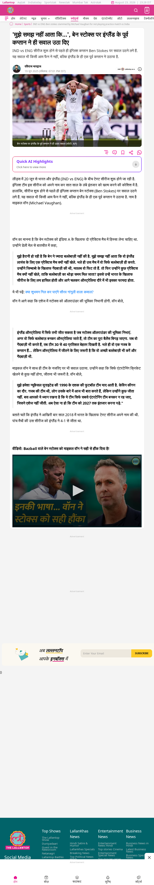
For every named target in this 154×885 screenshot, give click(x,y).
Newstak (64, 2)
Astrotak (96, 2)
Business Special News (136, 856)
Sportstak (50, 2)
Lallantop (8, 2)
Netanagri (48, 853)
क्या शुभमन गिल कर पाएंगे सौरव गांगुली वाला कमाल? (59, 291)
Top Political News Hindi (81, 858)
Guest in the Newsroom (49, 848)
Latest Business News (136, 850)
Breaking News (79, 853)
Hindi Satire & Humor (79, 844)
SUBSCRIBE (141, 653)
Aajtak (21, 2)
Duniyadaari (50, 843)
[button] (147, 10)
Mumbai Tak (80, 2)
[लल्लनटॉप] (10, 10)
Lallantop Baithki (53, 857)
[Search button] (136, 10)
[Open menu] (6, 18)
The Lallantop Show (50, 839)
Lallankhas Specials (82, 849)
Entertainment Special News (107, 854)
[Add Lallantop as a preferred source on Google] (126, 69)
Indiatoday (35, 2)
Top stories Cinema (110, 849)
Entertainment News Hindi (107, 844)
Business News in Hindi (137, 844)
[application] (77, 491)
